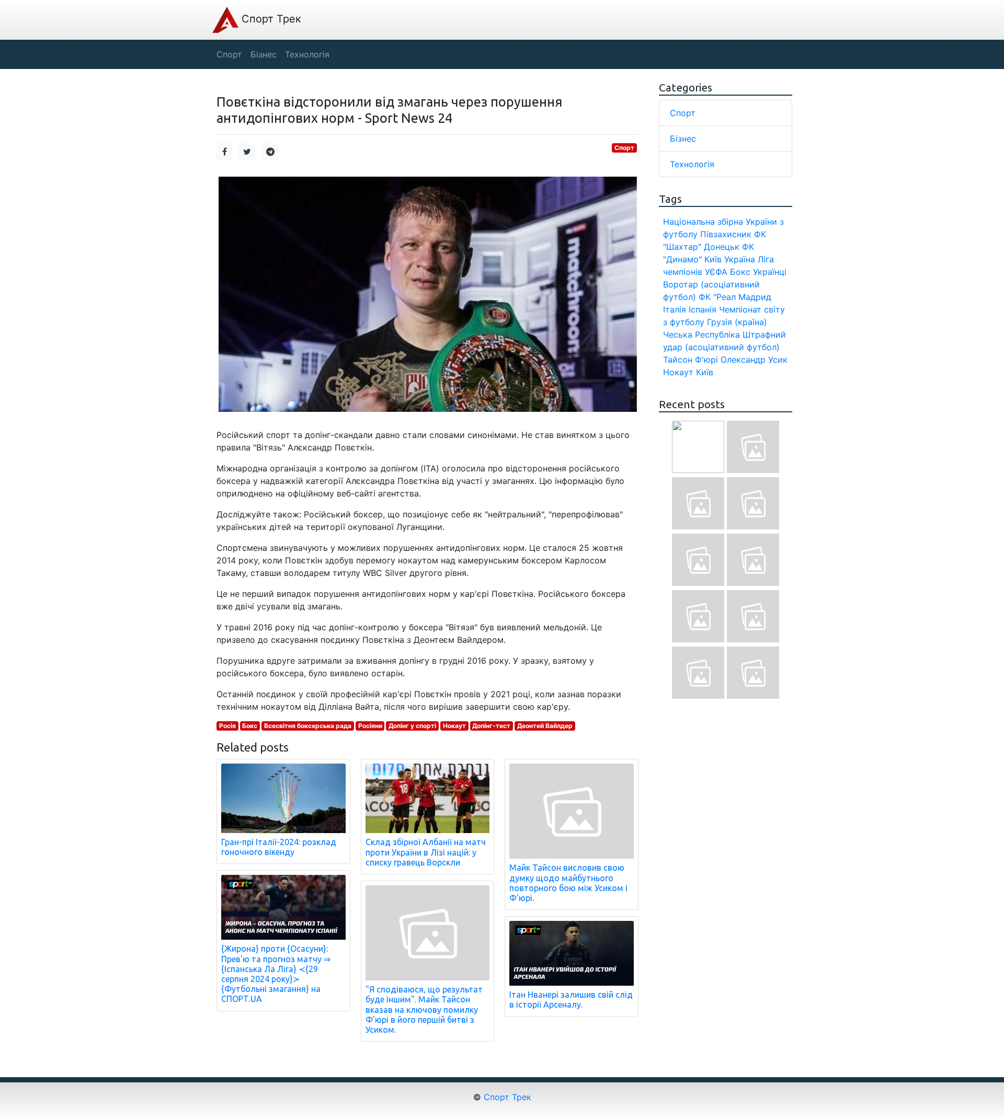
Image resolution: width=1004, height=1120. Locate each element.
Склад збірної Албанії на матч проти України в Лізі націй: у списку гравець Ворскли (426, 852)
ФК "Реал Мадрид (735, 297)
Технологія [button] (307, 54)
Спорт (624, 148)
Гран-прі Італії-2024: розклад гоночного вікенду (278, 847)
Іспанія (702, 309)
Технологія (692, 164)
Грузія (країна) (737, 322)
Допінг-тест (491, 726)
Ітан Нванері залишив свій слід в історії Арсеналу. (571, 999)
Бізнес (683, 138)
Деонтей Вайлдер (545, 726)
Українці (769, 272)
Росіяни (370, 726)
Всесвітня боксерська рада (307, 726)
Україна (739, 259)
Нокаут (454, 726)
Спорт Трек (269, 19)
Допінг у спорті (412, 726)
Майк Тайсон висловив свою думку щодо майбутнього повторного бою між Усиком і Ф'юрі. (568, 883)
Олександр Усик (754, 359)
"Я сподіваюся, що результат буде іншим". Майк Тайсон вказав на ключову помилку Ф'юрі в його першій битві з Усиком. (424, 1009)
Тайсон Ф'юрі (690, 359)
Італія (674, 309)
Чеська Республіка (701, 334)
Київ (704, 372)
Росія (227, 726)
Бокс (249, 726)
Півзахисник (725, 234)
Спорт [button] (229, 54)
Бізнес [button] (263, 54)
